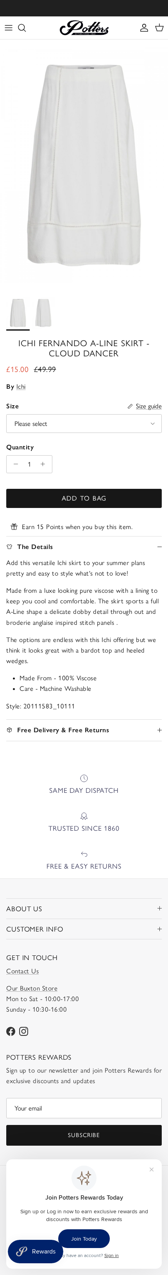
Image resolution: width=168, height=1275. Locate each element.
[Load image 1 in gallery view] (84, 165)
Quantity (20, 447)
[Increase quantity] (45, 464)
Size (12, 406)
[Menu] (8, 27)
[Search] (25, 27)
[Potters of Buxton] (84, 27)
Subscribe (84, 1135)
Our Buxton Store (31, 988)
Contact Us (22, 971)
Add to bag (84, 498)
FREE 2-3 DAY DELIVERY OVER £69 (84, 9)
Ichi (21, 386)
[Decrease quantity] (14, 464)
